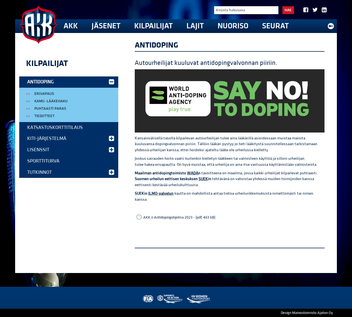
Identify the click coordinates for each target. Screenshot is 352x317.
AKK (71, 26)
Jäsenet (106, 26)
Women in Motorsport (198, 299)
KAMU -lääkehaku (51, 101)
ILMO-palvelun (161, 193)
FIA (147, 299)
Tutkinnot (39, 172)
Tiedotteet (44, 116)
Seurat (275, 26)
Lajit (195, 26)
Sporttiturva (43, 161)
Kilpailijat (153, 26)
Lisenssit (38, 150)
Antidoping (40, 82)
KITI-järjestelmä (46, 138)
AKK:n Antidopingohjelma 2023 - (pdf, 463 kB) (179, 217)
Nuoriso (233, 26)
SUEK (203, 178)
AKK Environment (170, 299)
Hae (288, 10)
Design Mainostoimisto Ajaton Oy (307, 312)
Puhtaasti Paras (50, 108)
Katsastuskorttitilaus (55, 127)
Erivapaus (44, 93)
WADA (192, 173)
